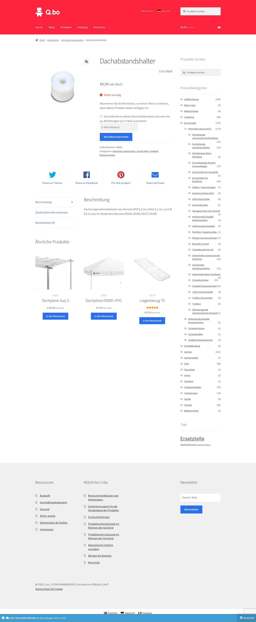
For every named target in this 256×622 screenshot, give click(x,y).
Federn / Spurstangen (204, 187)
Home (39, 27)
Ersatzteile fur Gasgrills (205, 172)
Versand (44, 509)
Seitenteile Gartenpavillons (201, 266)
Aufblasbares (191, 99)
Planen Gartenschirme (204, 237)
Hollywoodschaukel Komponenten (203, 218)
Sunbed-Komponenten (204, 286)
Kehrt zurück (47, 515)
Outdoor (188, 381)
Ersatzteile (53, 40)
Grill (186, 363)
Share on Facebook (86, 183)
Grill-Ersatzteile (201, 199)
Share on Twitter (52, 183)
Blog (52, 27)
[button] (86, 61)
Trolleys (196, 303)
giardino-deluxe (204, 445)
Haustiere (189, 369)
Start (42, 40)
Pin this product (120, 183)
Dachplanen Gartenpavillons (201, 145)
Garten (188, 351)
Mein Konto (147, 11)
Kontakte (99, 27)
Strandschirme (200, 280)
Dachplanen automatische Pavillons (205, 136)
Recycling (94, 562)
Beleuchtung (191, 111)
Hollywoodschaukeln (203, 226)
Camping (189, 117)
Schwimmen (190, 393)
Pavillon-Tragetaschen (204, 232)
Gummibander (200, 205)
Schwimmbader (192, 387)
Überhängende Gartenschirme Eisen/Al (205, 311)
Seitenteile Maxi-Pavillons (206, 274)
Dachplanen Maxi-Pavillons (202, 155)
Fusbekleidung (192, 345)
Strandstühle (195, 334)
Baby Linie (189, 105)
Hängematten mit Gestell (206, 211)
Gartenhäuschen (188, 444)
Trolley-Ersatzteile (202, 297)
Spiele (187, 399)
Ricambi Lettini (200, 243)
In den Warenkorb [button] (55, 316)
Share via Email (155, 183)
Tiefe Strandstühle (202, 291)
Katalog (83, 27)
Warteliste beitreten (116, 136)
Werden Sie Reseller (100, 555)
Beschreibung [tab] (43, 202)
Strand (188, 405)
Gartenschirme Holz (203, 193)
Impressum (46, 529)
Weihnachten (191, 410)
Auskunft (45, 495)
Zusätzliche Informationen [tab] (51, 212)
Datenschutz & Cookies (53, 522)
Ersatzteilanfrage (99, 517)
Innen (187, 375)
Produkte (66, 27)
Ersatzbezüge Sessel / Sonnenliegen (204, 164)
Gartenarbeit (191, 357)
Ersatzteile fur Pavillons (200, 179)
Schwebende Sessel (202, 249)
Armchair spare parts (72, 40)
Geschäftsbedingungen (53, 502)
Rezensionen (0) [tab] (45, 222)
